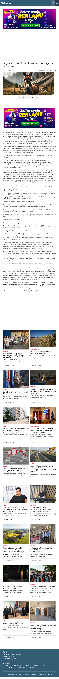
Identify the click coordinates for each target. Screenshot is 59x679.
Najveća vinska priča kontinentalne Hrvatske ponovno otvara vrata (42, 587)
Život (44, 665)
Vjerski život (22, 667)
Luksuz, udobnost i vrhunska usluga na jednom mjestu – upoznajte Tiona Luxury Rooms (43, 391)
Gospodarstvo (17, 665)
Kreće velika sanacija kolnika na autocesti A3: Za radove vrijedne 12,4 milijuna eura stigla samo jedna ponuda (43, 469)
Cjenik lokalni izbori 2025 (10, 658)
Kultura (36, 665)
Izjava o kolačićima (8, 656)
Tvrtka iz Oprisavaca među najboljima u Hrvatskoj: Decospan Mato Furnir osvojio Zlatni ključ (15, 550)
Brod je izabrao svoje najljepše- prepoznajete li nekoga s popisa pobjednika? (14, 355)
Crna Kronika (10, 667)
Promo (32, 667)
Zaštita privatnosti (16, 654)
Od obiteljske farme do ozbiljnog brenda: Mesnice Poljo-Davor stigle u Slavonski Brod (42, 550)
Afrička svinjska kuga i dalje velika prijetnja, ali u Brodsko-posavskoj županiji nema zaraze (42, 430)
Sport (27, 665)
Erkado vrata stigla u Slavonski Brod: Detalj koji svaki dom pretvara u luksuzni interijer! (43, 627)
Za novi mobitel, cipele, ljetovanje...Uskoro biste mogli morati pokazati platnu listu (41, 509)
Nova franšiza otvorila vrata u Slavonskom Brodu (13, 587)
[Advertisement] (29, 44)
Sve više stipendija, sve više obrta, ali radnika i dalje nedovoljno (16, 429)
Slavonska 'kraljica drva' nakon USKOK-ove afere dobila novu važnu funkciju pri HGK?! (15, 509)
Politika (6, 665)
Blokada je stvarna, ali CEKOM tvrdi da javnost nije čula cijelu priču (15, 393)
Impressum (6, 654)
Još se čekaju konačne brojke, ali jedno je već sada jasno (41, 352)
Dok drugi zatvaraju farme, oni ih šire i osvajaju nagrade (14, 624)
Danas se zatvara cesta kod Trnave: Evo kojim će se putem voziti (15, 470)
